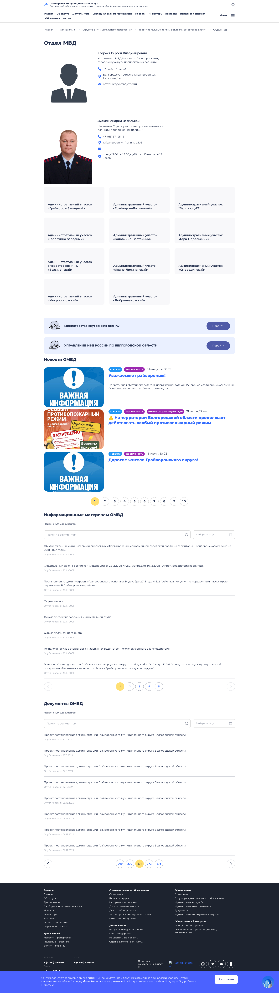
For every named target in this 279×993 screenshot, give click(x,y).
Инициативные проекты (189, 925)
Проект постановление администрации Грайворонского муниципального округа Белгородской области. (115, 734)
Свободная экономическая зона (112, 13)
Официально (183, 890)
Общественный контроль (190, 921)
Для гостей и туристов (122, 910)
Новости (140, 13)
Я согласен (226, 979)
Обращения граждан (58, 18)
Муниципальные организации (193, 906)
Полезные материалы (57, 941)
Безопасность (134, 369)
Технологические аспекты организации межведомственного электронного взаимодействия (107, 648)
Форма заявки (53, 601)
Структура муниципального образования (199, 898)
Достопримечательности (124, 906)
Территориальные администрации (130, 914)
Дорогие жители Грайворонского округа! (153, 460)
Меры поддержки (120, 933)
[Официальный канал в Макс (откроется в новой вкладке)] (203, 964)
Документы (181, 910)
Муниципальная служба (189, 902)
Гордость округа (119, 898)
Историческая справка (123, 902)
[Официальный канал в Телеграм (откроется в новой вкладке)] (212, 964)
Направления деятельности (126, 929)
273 (159, 863)
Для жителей (52, 933)
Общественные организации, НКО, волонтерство (196, 931)
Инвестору (155, 13)
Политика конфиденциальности (150, 964)
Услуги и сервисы (55, 945)
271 (140, 863)
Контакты (171, 13)
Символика (116, 894)
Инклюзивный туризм (122, 918)
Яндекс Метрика (109, 977)
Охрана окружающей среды (165, 411)
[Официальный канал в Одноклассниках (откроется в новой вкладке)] (231, 964)
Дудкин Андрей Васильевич (119, 121)
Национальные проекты (123, 937)
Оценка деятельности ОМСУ (126, 941)
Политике (48, 985)
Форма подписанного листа (63, 632)
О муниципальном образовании (129, 890)
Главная (48, 13)
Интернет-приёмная (192, 13)
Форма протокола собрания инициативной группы (79, 617)
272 (149, 863)
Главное (49, 890)
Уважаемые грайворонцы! (136, 375)
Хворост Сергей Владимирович (122, 53)
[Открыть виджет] (268, 982)
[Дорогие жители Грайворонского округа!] (74, 471)
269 (120, 863)
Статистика (181, 894)
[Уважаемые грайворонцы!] (74, 386)
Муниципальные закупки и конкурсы (197, 914)
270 (129, 863)
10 (184, 501)
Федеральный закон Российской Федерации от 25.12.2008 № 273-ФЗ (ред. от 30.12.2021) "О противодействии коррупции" (125, 565)
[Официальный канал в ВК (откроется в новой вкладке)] (222, 964)
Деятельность (80, 13)
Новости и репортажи (57, 937)
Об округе (63, 13)
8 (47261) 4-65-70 (54, 962)
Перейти (218, 325)
